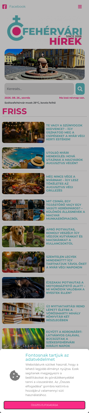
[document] (44, 206)
